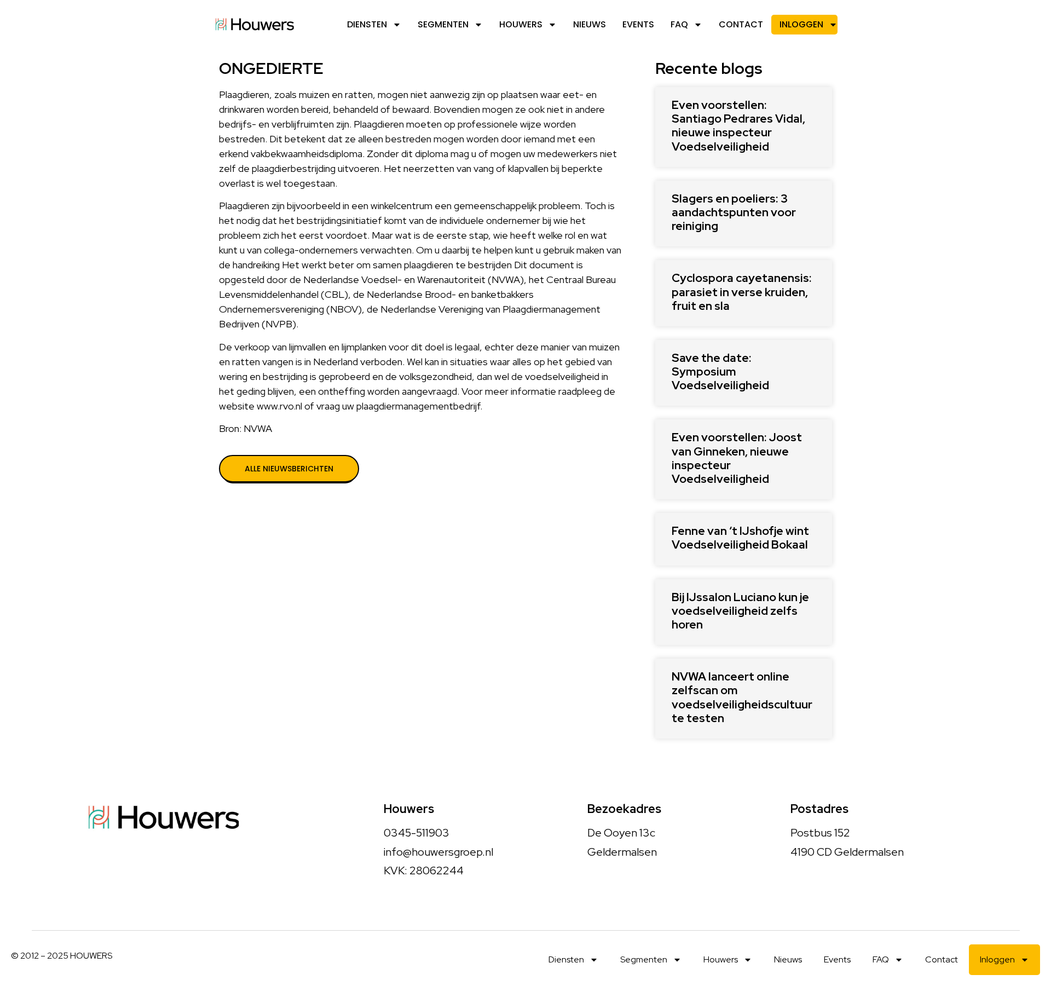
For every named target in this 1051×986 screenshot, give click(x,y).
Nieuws (589, 24)
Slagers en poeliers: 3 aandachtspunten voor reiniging (734, 212)
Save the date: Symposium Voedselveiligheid (720, 371)
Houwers (520, 24)
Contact (741, 24)
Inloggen (801, 24)
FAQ (679, 24)
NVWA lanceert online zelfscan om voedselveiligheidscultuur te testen (742, 697)
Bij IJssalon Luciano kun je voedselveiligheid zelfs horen (740, 611)
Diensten (367, 24)
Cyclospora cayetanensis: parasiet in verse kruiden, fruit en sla (742, 291)
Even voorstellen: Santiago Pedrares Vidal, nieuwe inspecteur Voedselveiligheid (738, 125)
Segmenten (443, 24)
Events (638, 24)
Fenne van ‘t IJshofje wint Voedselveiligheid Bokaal (740, 537)
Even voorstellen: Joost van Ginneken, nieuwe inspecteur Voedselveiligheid (737, 458)
